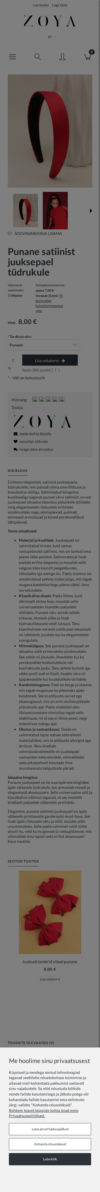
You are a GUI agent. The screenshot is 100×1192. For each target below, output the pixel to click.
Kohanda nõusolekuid (50, 1144)
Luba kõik (50, 1159)
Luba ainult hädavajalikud (50, 1129)
